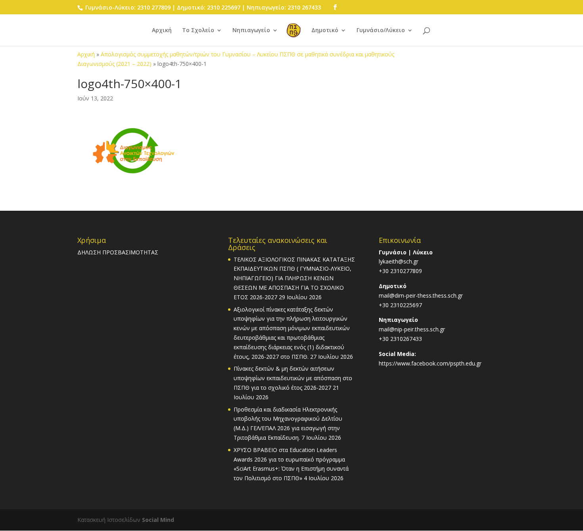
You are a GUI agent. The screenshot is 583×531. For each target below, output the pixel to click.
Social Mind (158, 519)
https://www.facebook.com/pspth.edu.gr (430, 363)
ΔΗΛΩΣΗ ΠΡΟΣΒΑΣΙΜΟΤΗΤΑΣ (117, 252)
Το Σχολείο (198, 30)
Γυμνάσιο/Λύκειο (381, 30)
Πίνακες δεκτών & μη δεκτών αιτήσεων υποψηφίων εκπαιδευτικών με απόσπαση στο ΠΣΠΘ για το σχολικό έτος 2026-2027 (293, 378)
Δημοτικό (324, 30)
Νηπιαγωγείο (251, 30)
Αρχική (162, 30)
